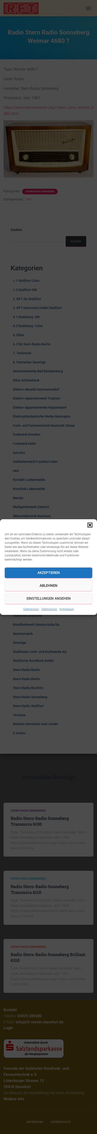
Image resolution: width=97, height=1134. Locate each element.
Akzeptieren (48, 573)
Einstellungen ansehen (49, 598)
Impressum (67, 608)
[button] (90, 525)
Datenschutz (31, 608)
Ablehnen (48, 586)
